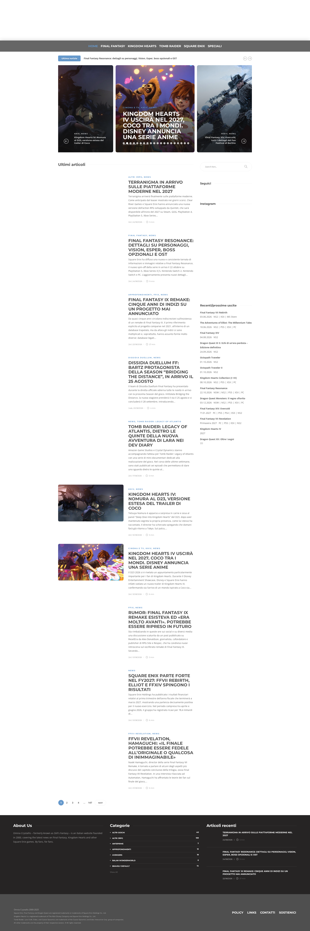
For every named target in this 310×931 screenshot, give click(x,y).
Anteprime (155, 843)
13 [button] (164, 143)
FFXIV (224, 134)
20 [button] (188, 143)
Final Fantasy (113, 46)
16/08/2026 (137, 535)
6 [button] (141, 143)
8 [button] (147, 143)
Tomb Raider (170, 46)
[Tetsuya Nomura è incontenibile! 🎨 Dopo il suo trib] (239, 233)
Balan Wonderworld (155, 860)
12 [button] (161, 143)
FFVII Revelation (139, 734)
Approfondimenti (140, 295)
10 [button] (154, 143)
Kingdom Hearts (142, 46)
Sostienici (287, 912)
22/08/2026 (137, 344)
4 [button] (134, 143)
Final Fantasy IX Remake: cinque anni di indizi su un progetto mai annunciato (127, 58)
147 (90, 802)
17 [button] (178, 143)
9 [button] (151, 143)
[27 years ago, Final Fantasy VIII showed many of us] (212, 233)
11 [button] (158, 143)
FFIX (156, 295)
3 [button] (130, 143)
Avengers (155, 855)
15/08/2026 (137, 594)
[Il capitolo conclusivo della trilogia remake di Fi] (212, 218)
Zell (130, 222)
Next (100, 803)
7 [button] (144, 143)
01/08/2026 (137, 788)
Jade (130, 408)
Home (93, 46)
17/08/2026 (137, 476)
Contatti (267, 912)
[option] (73, 108)
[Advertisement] (226, 274)
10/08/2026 (137, 657)
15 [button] (171, 143)
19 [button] (185, 143)
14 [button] (168, 143)
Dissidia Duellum (140, 357)
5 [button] (137, 143)
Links (251, 912)
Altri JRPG (135, 177)
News (84, 134)
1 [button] (124, 143)
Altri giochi (155, 832)
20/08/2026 (138, 408)
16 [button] (175, 143)
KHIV (77, 134)
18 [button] (181, 143)
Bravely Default (155, 866)
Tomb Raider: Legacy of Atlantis (159, 421)
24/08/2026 (137, 222)
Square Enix (194, 46)
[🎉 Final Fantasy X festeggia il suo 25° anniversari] (239, 218)
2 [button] (127, 143)
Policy (237, 912)
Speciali (215, 46)
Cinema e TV (131, 107)
